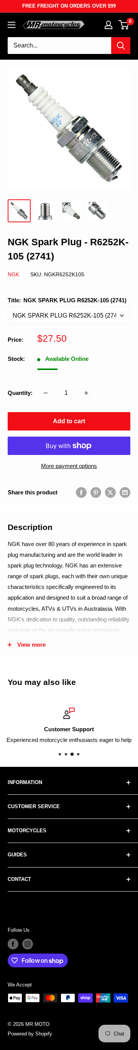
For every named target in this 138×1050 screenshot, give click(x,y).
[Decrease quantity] (46, 393)
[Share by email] (125, 492)
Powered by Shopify (30, 1034)
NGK (13, 274)
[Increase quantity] (86, 393)
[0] (124, 24)
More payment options (69, 466)
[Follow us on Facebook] (13, 944)
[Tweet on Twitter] (110, 492)
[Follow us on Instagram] (27, 944)
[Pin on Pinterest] (95, 492)
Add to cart (69, 421)
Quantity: (20, 393)
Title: (67, 300)
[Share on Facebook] (81, 492)
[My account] (108, 25)
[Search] (120, 45)
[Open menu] (11, 25)
